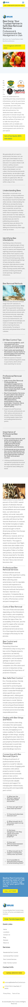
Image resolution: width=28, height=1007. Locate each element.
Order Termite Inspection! (13, 919)
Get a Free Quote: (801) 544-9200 (12, 47)
